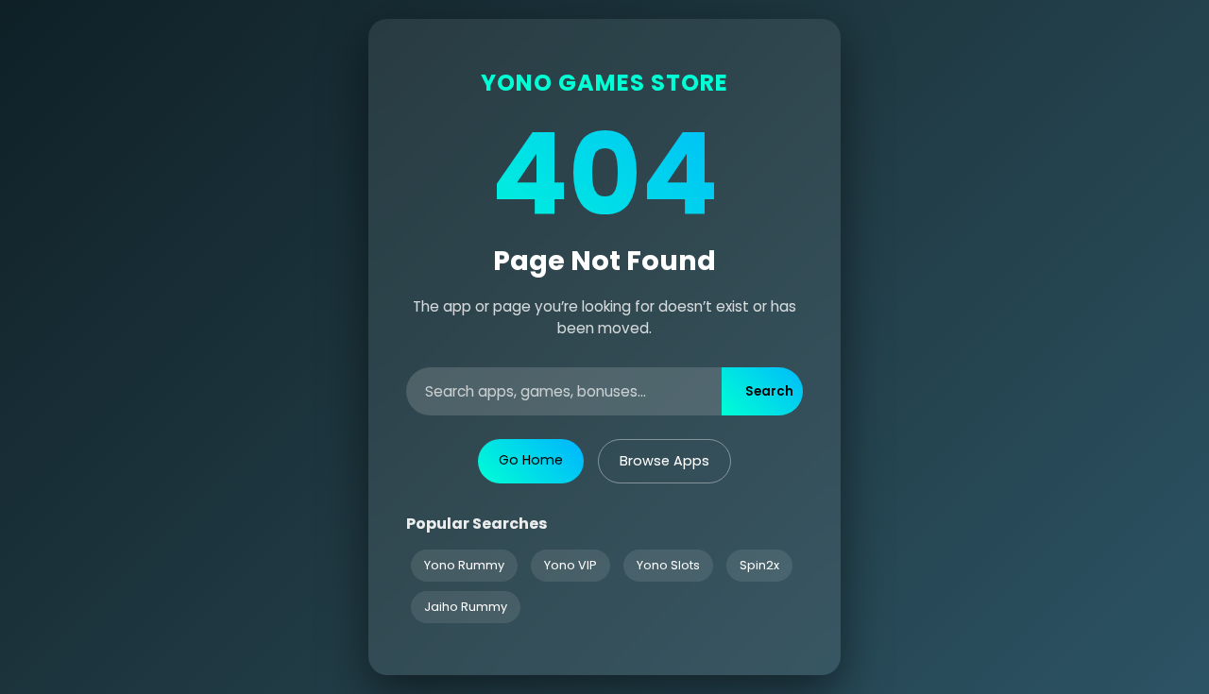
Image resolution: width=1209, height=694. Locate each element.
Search (769, 391)
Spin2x (759, 565)
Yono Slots (668, 565)
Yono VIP (570, 565)
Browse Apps (664, 460)
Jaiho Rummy (465, 607)
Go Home (531, 459)
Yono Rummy (464, 565)
